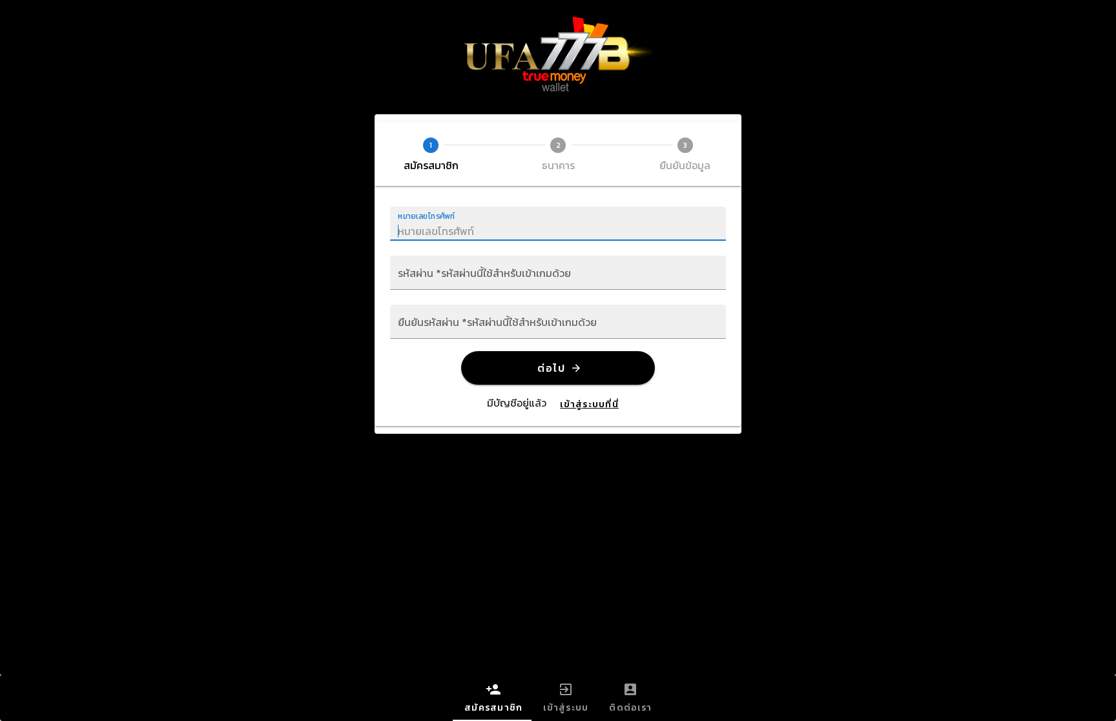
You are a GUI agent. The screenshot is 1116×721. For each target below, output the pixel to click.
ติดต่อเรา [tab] (630, 708)
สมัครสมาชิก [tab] (493, 708)
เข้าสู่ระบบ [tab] (565, 708)
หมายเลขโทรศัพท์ (426, 216)
